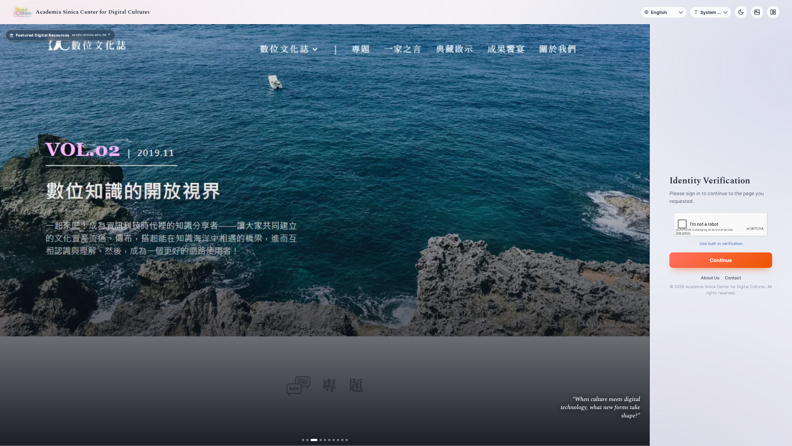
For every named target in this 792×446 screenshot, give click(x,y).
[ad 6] (327, 440)
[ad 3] (314, 440)
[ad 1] (305, 440)
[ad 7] (331, 440)
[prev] (11, 235)
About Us (710, 277)
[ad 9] (340, 440)
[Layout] (773, 12)
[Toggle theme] (740, 12)
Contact (733, 277)
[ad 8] (335, 440)
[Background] (757, 12)
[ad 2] (309, 440)
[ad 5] (322, 440)
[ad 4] (318, 440)
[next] (638, 235)
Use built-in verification (720, 243)
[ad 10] (344, 440)
